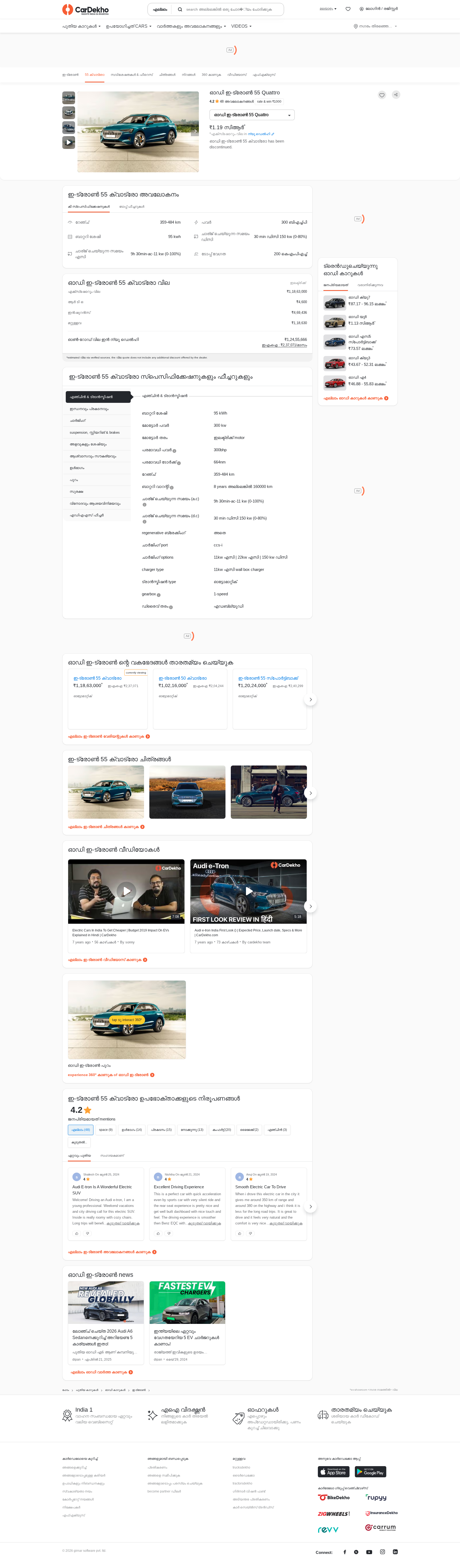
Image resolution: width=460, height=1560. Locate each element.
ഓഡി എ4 (357, 377)
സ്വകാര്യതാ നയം (77, 1491)
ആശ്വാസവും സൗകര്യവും (93, 456)
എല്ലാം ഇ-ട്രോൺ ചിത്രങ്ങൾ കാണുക (103, 827)
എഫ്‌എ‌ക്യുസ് (264, 75)
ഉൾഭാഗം (77, 468)
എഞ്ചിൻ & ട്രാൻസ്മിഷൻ (91, 397)
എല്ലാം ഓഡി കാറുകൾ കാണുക (353, 398)
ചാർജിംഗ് (77, 421)
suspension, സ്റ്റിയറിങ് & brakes (95, 432)
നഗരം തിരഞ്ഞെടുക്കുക (375, 26)
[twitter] (356, 1553)
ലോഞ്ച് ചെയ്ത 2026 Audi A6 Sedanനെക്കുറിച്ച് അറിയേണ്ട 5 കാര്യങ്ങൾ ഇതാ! (102, 1337)
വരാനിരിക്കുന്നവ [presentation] (370, 285)
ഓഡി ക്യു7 (359, 297)
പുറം (74, 480)
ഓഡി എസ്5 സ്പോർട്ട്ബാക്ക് (362, 339)
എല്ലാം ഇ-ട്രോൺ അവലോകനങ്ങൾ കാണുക (109, 1252)
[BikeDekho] (334, 1497)
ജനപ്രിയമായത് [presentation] (335, 285)
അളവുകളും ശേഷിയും (88, 444)
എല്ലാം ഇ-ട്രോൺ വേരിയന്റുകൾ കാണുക (106, 736)
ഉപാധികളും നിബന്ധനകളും (83, 1483)
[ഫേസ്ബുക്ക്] (345, 1553)
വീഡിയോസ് (236, 75)
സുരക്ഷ (76, 491)
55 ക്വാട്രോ (94, 75)
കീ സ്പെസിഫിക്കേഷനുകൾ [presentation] (89, 206)
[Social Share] (396, 95)
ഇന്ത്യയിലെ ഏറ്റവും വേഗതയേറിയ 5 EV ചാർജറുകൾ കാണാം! (186, 1337)
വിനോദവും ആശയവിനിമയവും (95, 503)
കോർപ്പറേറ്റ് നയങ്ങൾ (78, 1499)
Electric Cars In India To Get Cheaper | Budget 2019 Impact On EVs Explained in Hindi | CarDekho (120, 933)
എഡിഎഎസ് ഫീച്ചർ (87, 515)
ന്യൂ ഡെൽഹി (259, 134)
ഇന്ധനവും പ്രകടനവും (89, 409)
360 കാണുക (211, 75)
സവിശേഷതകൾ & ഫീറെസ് (132, 75)
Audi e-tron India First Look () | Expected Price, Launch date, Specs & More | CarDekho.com (248, 933)
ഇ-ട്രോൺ (70, 75)
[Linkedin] (395, 1553)
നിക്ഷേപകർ (71, 1507)
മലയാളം (326, 8)
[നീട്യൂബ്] (369, 1553)
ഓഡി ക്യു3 (359, 358)
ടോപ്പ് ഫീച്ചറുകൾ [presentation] (131, 206)
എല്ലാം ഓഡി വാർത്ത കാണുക (99, 1372)
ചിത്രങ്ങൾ (167, 75)
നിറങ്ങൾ (188, 75)
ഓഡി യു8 (357, 317)
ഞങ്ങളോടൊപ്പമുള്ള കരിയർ (83, 1475)
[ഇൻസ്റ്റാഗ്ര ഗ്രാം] (382, 1553)
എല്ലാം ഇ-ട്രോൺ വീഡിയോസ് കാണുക (104, 959)
